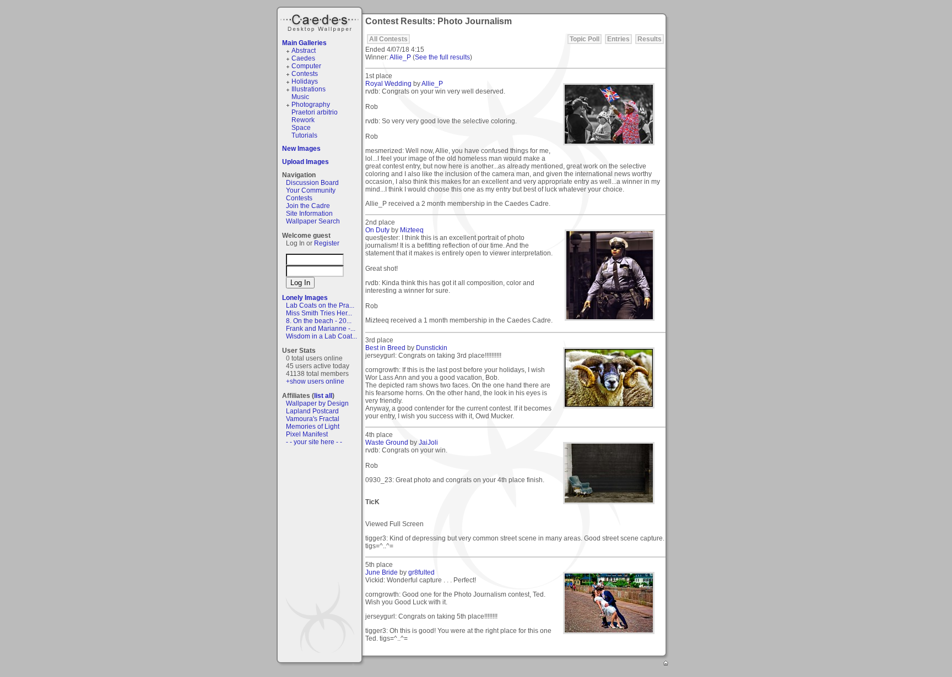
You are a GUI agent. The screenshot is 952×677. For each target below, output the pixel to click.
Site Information (309, 213)
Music (300, 97)
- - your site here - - (314, 442)
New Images (301, 148)
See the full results (442, 57)
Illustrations (308, 89)
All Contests (388, 39)
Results (649, 39)
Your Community (311, 190)
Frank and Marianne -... (320, 328)
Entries (618, 39)
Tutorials (304, 135)
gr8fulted (421, 572)
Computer (306, 66)
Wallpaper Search (313, 221)
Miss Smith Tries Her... (319, 313)
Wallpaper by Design (317, 403)
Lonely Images (305, 298)
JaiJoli (428, 442)
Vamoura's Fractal (312, 419)
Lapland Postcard (312, 411)
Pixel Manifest (307, 434)
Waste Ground (386, 442)
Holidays (304, 81)
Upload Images (305, 162)
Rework (303, 120)
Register (326, 243)
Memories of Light (312, 426)
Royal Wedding (388, 84)
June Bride (381, 572)
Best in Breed (385, 348)
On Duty (377, 230)
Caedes (320, 21)
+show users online (315, 381)
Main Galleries (304, 43)
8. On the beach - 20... (318, 321)
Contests (304, 74)
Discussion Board (312, 183)
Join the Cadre (308, 206)
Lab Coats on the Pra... (320, 305)
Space (301, 128)
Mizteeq (412, 230)
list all (323, 396)
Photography (310, 104)
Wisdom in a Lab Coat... (321, 336)
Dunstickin (431, 348)
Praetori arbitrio (314, 112)
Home (666, 663)
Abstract (303, 50)
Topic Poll (584, 39)
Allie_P (400, 57)
